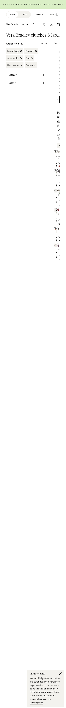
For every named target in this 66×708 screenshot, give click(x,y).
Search (53, 14)
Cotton (29, 65)
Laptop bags (13, 51)
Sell (25, 14)
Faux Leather (13, 65)
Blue (28, 58)
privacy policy (36, 702)
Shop (12, 14)
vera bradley (13, 58)
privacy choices (37, 699)
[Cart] (58, 24)
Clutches (29, 51)
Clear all (43, 43)
